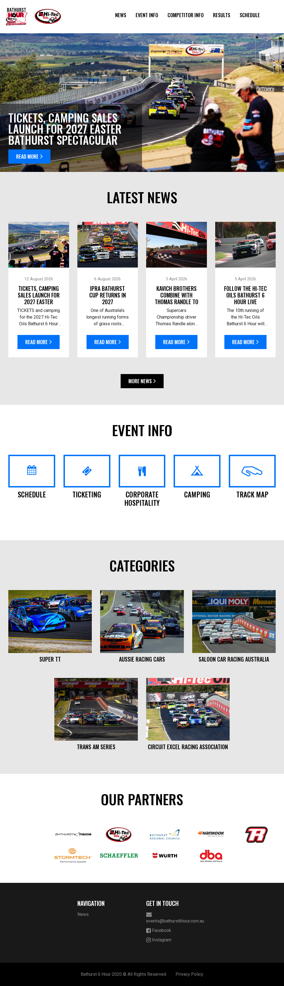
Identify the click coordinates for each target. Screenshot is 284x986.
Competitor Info (186, 15)
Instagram (161, 939)
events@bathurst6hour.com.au (175, 921)
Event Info (147, 15)
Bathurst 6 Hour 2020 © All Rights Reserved (123, 974)
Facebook (161, 930)
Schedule (250, 15)
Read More (27, 156)
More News (140, 381)
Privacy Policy (189, 974)
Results (221, 15)
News (120, 15)
